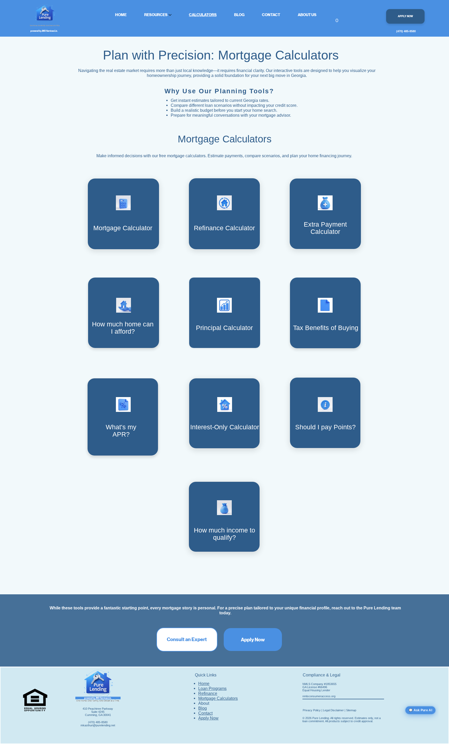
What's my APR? (121, 431)
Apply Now (208, 718)
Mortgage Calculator (122, 228)
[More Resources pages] (170, 15)
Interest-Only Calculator (224, 427)
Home (203, 683)
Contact (205, 713)
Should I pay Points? (325, 427)
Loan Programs (212, 688)
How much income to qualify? (224, 534)
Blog (202, 708)
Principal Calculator (224, 327)
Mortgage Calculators (218, 698)
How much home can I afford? (123, 328)
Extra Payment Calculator (325, 228)
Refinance (207, 693)
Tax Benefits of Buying (325, 327)
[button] (337, 18)
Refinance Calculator (224, 228)
